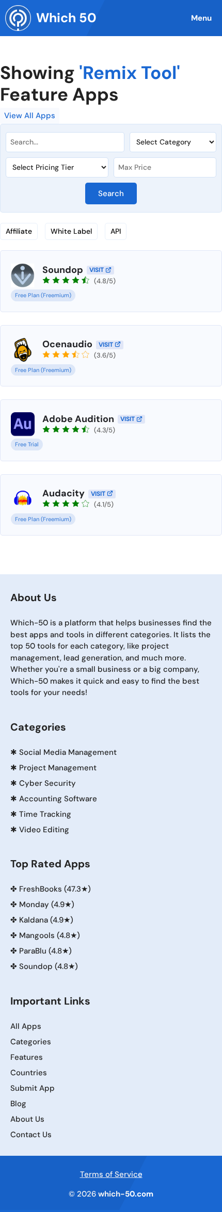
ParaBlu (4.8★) (45, 951)
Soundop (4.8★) (48, 966)
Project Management (58, 768)
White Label (71, 231)
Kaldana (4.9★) (46, 920)
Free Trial (27, 444)
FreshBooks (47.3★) (55, 889)
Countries (28, 1073)
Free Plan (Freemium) (43, 295)
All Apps (25, 1026)
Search (111, 193)
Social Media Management (68, 752)
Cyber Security (47, 783)
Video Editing (44, 830)
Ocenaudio (67, 344)
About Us (27, 1119)
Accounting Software (58, 799)
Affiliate (19, 231)
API (115, 231)
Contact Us (31, 1134)
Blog (18, 1103)
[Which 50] (18, 18)
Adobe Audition (78, 419)
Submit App (32, 1088)
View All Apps (29, 115)
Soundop (62, 270)
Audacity (63, 493)
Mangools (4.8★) (49, 935)
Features (26, 1057)
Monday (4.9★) (46, 904)
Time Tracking (45, 814)
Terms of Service (111, 1174)
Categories (30, 1042)
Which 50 (66, 17)
